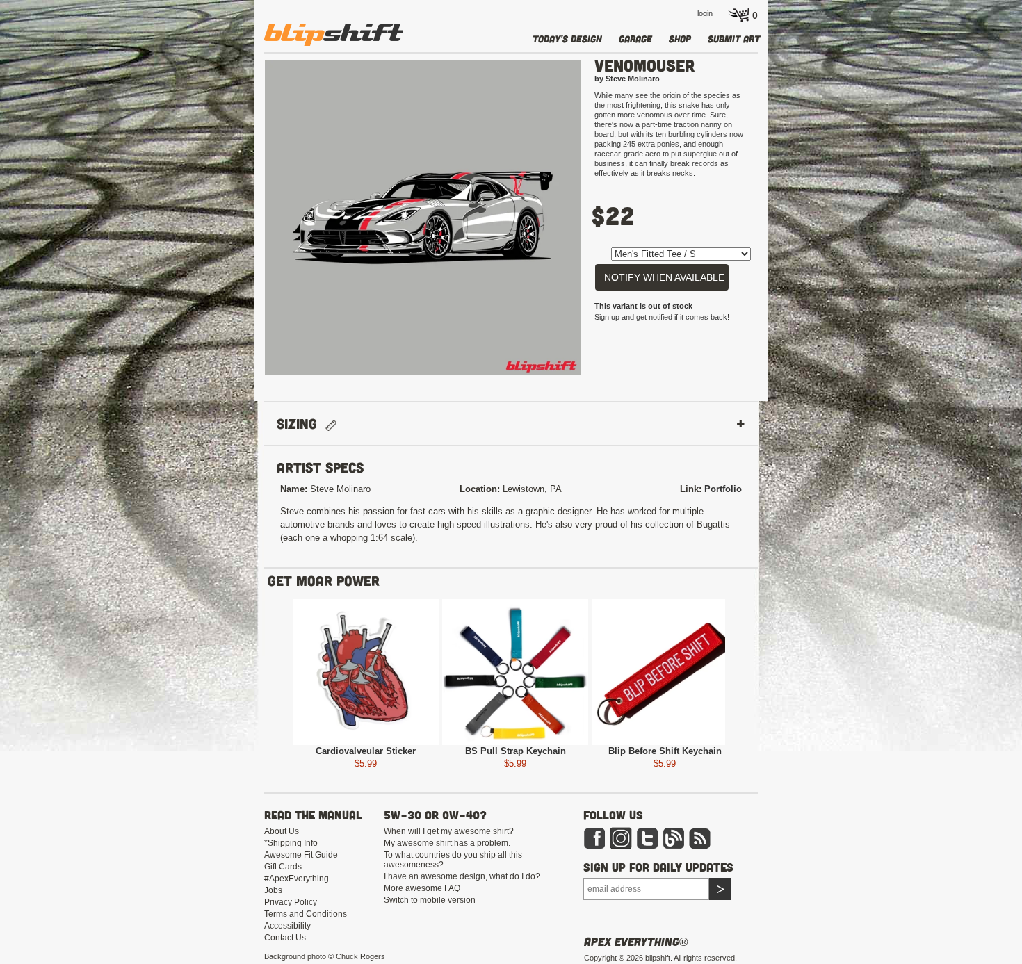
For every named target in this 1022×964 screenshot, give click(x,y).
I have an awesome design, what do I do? (462, 876)
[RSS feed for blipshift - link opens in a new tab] (700, 837)
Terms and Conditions (305, 914)
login (705, 13)
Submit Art (734, 38)
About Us (281, 831)
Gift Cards (283, 867)
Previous (244, 223)
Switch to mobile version (430, 900)
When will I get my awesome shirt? (449, 831)
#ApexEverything (296, 878)
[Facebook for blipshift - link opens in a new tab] (594, 837)
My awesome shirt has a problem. (447, 843)
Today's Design (567, 38)
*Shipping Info (291, 843)
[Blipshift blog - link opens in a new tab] (674, 837)
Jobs (273, 890)
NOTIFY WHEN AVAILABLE (664, 277)
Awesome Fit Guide (301, 855)
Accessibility (287, 926)
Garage (635, 38)
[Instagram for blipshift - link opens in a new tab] (621, 837)
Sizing (301, 423)
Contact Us (285, 937)
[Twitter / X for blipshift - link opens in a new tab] (647, 837)
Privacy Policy (290, 902)
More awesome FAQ (422, 888)
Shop (680, 38)
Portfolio (723, 489)
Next (601, 223)
